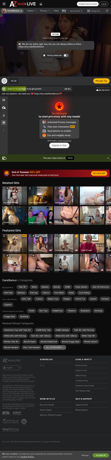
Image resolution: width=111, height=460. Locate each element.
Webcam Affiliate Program (51, 415)
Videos (32, 10)
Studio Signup (46, 410)
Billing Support (81, 410)
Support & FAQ (81, 405)
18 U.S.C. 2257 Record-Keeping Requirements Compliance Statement (31, 442)
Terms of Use (81, 371)
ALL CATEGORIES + (54, 347)
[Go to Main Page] (22, 4)
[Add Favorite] (4, 81)
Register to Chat (59, 145)
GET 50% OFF (99, 173)
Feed (56, 10)
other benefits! (64, 141)
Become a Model (47, 405)
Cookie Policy (27, 457)
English (10, 368)
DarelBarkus (9, 280)
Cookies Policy (81, 381)
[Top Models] (41, 4)
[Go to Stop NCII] (11, 429)
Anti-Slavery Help (82, 391)
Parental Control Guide (84, 386)
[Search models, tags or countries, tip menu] (107, 11)
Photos (45, 10)
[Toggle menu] (4, 4)
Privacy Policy (81, 365)
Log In (104, 4)
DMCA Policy (80, 376)
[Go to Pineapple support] (24, 421)
